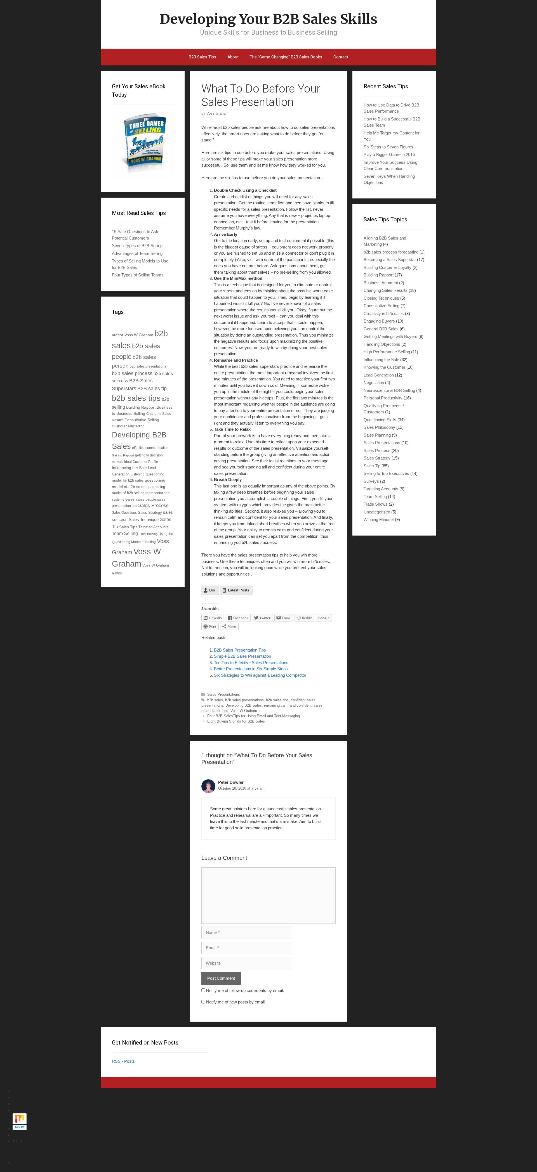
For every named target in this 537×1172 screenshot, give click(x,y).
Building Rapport (141, 407)
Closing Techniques (381, 298)
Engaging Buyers (379, 321)
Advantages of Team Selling (137, 253)
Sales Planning (377, 435)
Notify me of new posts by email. (236, 1002)
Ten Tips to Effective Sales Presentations (251, 662)
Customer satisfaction (128, 426)
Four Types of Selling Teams (138, 275)
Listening (138, 474)
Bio (212, 590)
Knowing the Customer (384, 367)
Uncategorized (377, 512)
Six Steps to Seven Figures (388, 147)
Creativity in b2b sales (384, 313)
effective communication (150, 447)
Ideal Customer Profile (141, 461)
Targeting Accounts (381, 488)
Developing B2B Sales (243, 705)
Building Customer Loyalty (387, 267)
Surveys (371, 481)
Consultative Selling (141, 420)
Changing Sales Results (386, 290)
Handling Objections (382, 344)
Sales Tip (372, 465)
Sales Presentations (223, 694)
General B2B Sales (381, 328)
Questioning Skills (380, 419)
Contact (340, 57)
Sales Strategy (150, 513)
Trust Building (148, 534)
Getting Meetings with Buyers (390, 336)
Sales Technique (144, 519)
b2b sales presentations (244, 700)
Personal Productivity (383, 398)
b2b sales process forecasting (391, 252)
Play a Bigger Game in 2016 (389, 154)
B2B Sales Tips (202, 57)
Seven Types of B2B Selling (137, 245)
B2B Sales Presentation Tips (240, 650)
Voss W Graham (243, 711)
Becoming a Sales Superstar (390, 259)
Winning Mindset (379, 519)
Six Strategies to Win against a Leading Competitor (260, 675)
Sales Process (153, 505)
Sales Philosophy (379, 427)
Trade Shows (376, 504)
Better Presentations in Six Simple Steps (251, 668)
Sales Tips (128, 527)
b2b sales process (132, 373)
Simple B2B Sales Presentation (242, 656)
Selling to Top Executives (386, 473)
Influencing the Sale (129, 468)
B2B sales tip (152, 388)
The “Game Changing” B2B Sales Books (286, 57)
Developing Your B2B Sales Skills (269, 19)
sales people (146, 499)
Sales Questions (124, 512)
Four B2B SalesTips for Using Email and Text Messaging (253, 716)
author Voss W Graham (132, 335)
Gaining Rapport (123, 455)
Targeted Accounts (153, 527)
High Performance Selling (387, 351)
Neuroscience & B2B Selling (389, 390)
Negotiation (374, 382)
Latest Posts (238, 590)
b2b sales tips (277, 700)
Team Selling (125, 533)
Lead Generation (379, 375)
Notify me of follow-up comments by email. (245, 990)
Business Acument (381, 282)
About (233, 57)
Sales (130, 499)
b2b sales (215, 700)
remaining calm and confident (288, 705)
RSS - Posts (123, 1061)
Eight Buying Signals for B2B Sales (236, 721)
